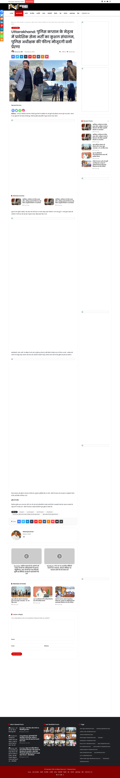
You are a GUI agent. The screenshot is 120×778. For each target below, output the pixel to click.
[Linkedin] (2, 22)
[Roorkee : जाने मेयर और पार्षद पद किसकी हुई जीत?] (13, 730)
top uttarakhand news (99, 752)
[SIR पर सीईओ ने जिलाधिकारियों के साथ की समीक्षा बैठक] (43, 591)
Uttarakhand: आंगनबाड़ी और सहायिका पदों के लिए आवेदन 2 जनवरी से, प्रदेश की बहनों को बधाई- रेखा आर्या (30, 738)
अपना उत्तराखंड (19, 13)
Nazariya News (71, 769)
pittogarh (22, 512)
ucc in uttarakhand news (86, 755)
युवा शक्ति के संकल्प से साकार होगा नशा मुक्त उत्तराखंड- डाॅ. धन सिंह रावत (20, 600)
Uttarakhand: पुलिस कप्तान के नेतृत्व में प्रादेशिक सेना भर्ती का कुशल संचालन (26, 514)
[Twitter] (17, 56)
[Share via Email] (57, 521)
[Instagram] (23, 109)
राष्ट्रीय (26, 13)
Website (46, 646)
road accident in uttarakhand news (101, 746)
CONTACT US (85, 13)
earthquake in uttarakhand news (88, 740)
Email (12, 646)
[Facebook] (13, 56)
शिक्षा (78, 13)
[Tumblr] (25, 56)
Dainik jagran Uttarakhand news (88, 737)
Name (13, 639)
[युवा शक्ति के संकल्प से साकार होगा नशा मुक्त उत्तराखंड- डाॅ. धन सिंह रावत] (21, 591)
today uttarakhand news (86, 752)
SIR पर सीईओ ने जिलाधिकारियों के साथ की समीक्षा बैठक (43, 600)
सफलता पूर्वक (62, 113)
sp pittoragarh (30, 512)
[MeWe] (2, 29)
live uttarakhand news (85, 746)
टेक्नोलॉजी (50, 13)
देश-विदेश (32, 13)
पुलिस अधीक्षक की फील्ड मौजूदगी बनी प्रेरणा (50, 514)
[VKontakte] (38, 56)
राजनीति (38, 13)
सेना (47, 113)
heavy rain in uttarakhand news (87, 743)
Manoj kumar (17, 51)
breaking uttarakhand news (103, 728)
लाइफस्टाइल (72, 13)
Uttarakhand (49, 512)
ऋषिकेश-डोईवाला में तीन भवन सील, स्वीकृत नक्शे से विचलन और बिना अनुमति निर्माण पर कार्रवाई (31, 201)
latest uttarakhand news (104, 743)
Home (11, 13)
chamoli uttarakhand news (86, 734)
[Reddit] (34, 56)
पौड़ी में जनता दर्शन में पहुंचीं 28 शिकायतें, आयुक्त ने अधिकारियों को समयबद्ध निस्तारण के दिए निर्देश (64, 600)
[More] (2, 39)
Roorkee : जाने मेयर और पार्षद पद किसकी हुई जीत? (29, 729)
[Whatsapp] (19, 109)
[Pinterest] (30, 56)
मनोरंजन (65, 13)
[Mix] (2, 32)
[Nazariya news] (19, 6)
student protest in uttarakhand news (89, 749)
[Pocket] (47, 56)
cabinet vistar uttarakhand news (88, 731)
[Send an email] (21, 51)
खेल (60, 13)
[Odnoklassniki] (42, 56)
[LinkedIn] (21, 56)
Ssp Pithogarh (40, 512)
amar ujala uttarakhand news (87, 728)
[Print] (61, 521)
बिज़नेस (55, 13)
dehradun (100, 737)
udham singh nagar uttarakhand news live (90, 758)
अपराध (43, 13)
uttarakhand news (84, 761)
